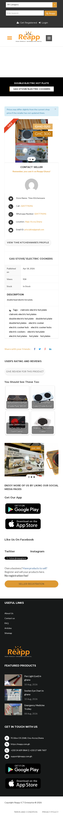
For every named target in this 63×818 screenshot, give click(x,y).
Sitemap (8, 633)
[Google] (45, 349)
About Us (9, 613)
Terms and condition (25, 812)
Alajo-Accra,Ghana (33, 221)
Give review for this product (25, 371)
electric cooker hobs (41, 327)
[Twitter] (40, 349)
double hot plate (44, 318)
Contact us (10, 618)
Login (45, 22)
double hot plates (18, 322)
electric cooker (36, 322)
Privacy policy (50, 812)
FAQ (7, 623)
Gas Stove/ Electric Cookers (31, 89)
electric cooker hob (19, 327)
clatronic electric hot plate (33, 309)
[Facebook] (34, 349)
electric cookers (17, 331)
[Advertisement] (32, 51)
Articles (8, 628)
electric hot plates (18, 336)
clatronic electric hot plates (22, 314)
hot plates (45, 336)
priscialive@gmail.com (34, 229)
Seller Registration (31, 584)
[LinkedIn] (50, 349)
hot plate (33, 336)
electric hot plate (36, 331)
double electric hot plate (21, 318)
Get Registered (28, 22)
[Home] (26, 37)
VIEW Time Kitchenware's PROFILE (28, 242)
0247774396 (27, 206)
